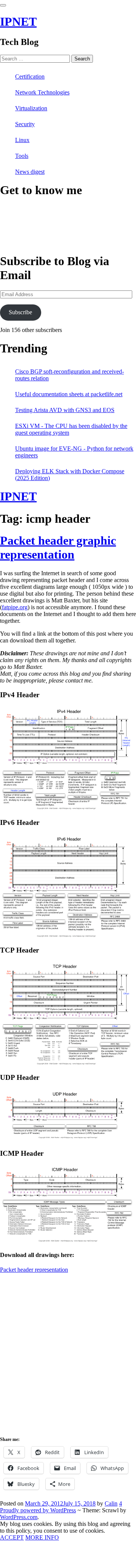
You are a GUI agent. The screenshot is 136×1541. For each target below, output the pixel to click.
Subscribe (20, 312)
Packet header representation (34, 1269)
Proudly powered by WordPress (38, 1510)
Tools (21, 156)
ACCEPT (12, 1537)
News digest (30, 171)
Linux (22, 140)
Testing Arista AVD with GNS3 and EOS (64, 410)
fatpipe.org (15, 607)
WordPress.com (18, 1517)
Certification (30, 76)
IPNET (18, 21)
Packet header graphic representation (58, 547)
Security (25, 124)
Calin (111, 1503)
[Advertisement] (68, 1360)
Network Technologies (42, 92)
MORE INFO (42, 1537)
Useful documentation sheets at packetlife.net (68, 394)
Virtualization (31, 108)
